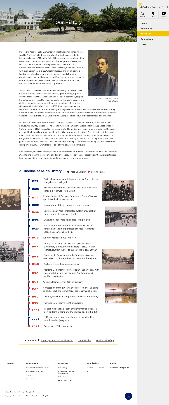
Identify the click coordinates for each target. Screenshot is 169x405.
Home (62, 4)
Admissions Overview (95, 368)
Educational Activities (34, 371)
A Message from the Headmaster (57, 340)
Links (113, 363)
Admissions (93, 363)
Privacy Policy (24, 392)
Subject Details (32, 379)
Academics (32, 363)
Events (28, 375)
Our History (62, 368)
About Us (63, 363)
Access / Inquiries (120, 367)
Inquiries (36, 392)
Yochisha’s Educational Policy (37, 368)
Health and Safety (105, 340)
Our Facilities (84, 340)
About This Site (11, 392)
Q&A (89, 371)
